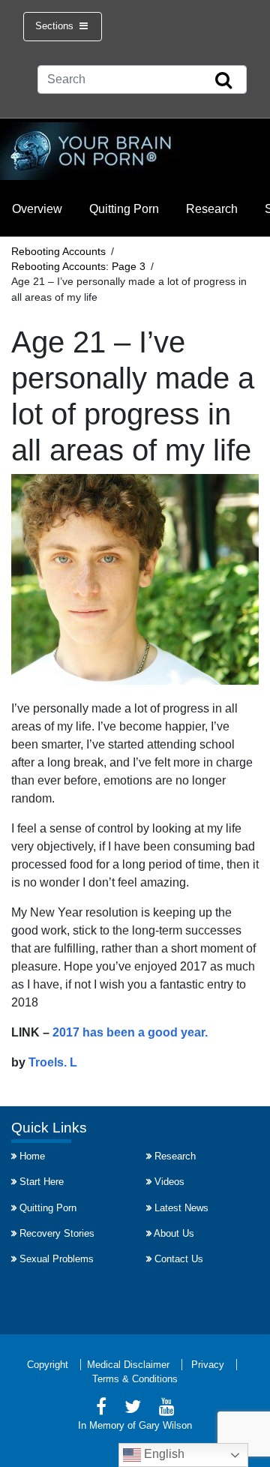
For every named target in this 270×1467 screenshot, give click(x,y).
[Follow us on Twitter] (132, 1408)
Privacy (207, 1364)
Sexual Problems (57, 1258)
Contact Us (178, 1258)
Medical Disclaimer (128, 1364)
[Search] (223, 81)
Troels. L (52, 1062)
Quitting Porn (124, 208)
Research (212, 208)
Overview (37, 208)
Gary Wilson (165, 1425)
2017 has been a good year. (130, 1032)
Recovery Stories (57, 1233)
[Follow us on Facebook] (101, 1408)
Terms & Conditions (135, 1378)
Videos (169, 1181)
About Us (174, 1233)
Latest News (181, 1208)
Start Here (42, 1181)
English (162, 1454)
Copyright (47, 1364)
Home (32, 1156)
